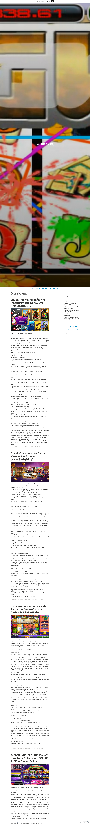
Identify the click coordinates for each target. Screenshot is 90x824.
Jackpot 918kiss (45, 144)
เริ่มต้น (52, 1)
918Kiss (66, 326)
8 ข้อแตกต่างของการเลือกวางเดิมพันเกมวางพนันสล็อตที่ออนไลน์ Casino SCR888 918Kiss (29, 609)
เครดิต (54, 288)
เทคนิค (42, 288)
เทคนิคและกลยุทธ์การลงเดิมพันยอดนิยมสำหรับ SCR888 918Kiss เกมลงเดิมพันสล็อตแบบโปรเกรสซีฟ (71, 319)
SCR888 (70, 327)
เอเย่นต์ (50, 288)
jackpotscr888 (14, 446)
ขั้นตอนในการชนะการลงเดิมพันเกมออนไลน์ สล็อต (71, 314)
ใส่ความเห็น (28, 446)
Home (33, 288)
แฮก (57, 288)
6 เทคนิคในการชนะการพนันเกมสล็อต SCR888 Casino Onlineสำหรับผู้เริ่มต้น (28, 456)
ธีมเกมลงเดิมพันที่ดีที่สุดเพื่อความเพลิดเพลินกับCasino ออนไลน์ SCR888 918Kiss (28, 302)
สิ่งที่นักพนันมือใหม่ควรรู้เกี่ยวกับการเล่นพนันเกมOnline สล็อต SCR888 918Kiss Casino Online (29, 758)
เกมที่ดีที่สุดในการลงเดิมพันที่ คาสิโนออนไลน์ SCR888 (71, 304)
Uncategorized (21, 446)
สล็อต (46, 288)
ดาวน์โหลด (38, 288)
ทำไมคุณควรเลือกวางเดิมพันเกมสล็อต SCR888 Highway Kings (71, 307)
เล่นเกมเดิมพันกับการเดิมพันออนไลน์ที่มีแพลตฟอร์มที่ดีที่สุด (71, 311)
